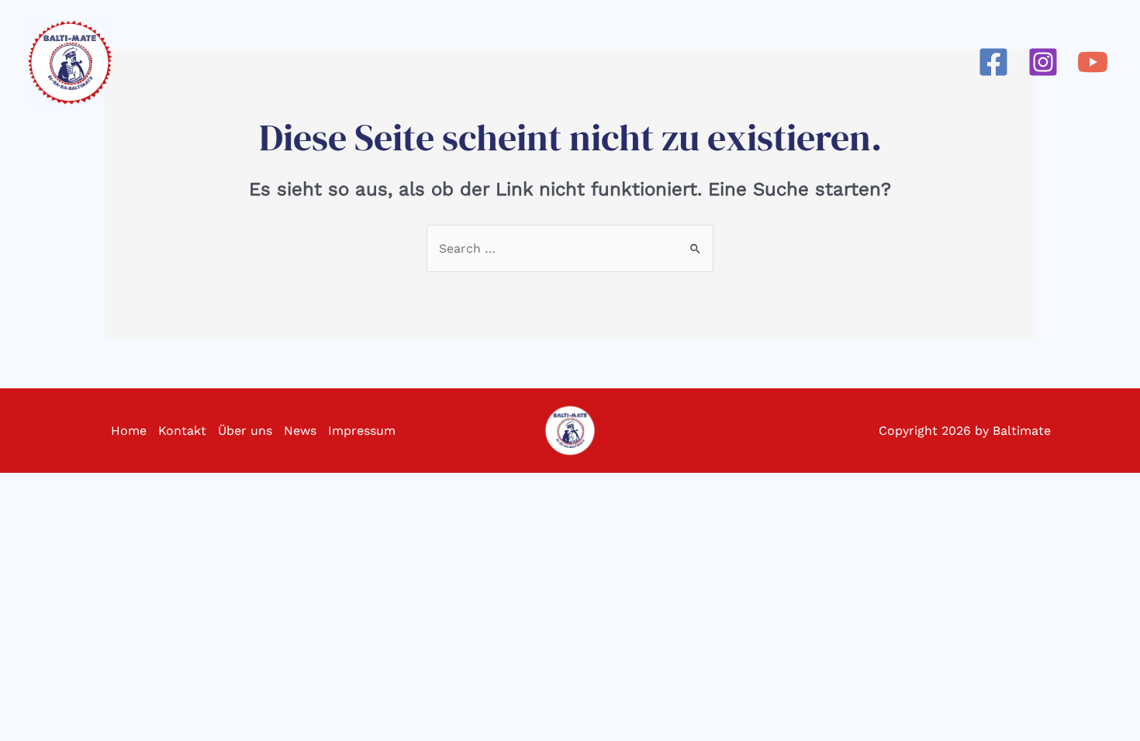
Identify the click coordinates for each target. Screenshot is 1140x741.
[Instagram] (1043, 62)
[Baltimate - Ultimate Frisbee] (69, 62)
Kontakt (182, 430)
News (300, 430)
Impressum (362, 430)
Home (129, 430)
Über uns (245, 430)
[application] (523, 62)
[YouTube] (1093, 62)
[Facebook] (993, 62)
